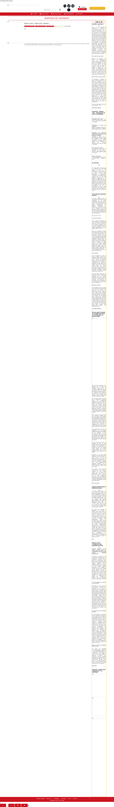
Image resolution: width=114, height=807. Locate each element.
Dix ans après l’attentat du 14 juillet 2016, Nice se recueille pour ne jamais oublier (98, 314)
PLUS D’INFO (79, 13)
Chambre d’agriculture (40, 26)
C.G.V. (69, 798)
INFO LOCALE (44, 13)
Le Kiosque (63, 798)
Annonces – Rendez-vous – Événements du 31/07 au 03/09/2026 (98, 113)
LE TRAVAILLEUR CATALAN (6, 0)
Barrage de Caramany (29, 26)
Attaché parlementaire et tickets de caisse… (99, 487)
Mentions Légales (40, 798)
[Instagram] (68, 9)
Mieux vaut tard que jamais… (37, 23)
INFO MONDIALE (69, 13)
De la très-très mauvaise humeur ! (99, 194)
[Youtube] (72, 6)
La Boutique (56, 798)
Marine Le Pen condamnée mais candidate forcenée (97, 544)
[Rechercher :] (49, 9)
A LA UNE (34, 13)
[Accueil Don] (15, 31)
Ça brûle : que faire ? (98, 24)
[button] (34, 13)
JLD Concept (61, 800)
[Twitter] (68, 6)
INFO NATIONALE (56, 13)
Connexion (83, 7)
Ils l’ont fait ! (95, 163)
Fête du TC (49, 798)
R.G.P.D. (75, 798)
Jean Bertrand (50, 26)
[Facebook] (64, 6)
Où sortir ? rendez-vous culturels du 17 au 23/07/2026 (98, 671)
